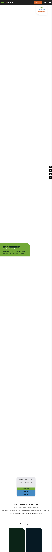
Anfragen (38, 2)
